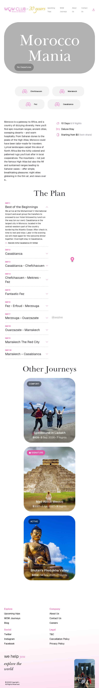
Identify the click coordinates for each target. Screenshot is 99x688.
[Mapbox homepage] (57, 317)
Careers (54, 622)
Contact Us (84, 10)
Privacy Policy (57, 643)
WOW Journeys (63, 10)
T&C (52, 634)
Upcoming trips (12, 613)
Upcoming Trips (51, 10)
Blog (6, 622)
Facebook (9, 643)
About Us (74, 10)
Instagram (9, 638)
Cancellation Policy (59, 638)
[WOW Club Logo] (15, 10)
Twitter (8, 634)
